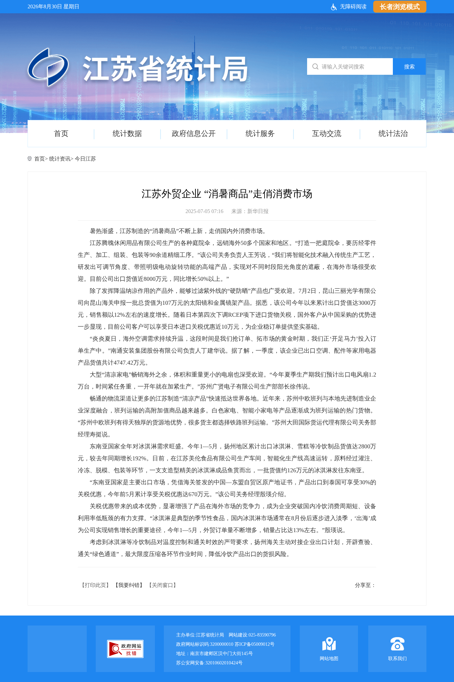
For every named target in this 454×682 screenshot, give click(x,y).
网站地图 (329, 658)
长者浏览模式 (400, 6)
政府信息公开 (194, 133)
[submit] (409, 66)
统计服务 (260, 133)
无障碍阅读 (353, 6)
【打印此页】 (95, 585)
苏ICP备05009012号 (255, 644)
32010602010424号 (224, 662)
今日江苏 (85, 159)
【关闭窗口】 (162, 585)
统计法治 (393, 133)
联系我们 (397, 658)
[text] (350, 66)
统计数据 (127, 133)
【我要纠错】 (129, 585)
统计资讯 (59, 159)
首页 (61, 133)
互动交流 (326, 133)
